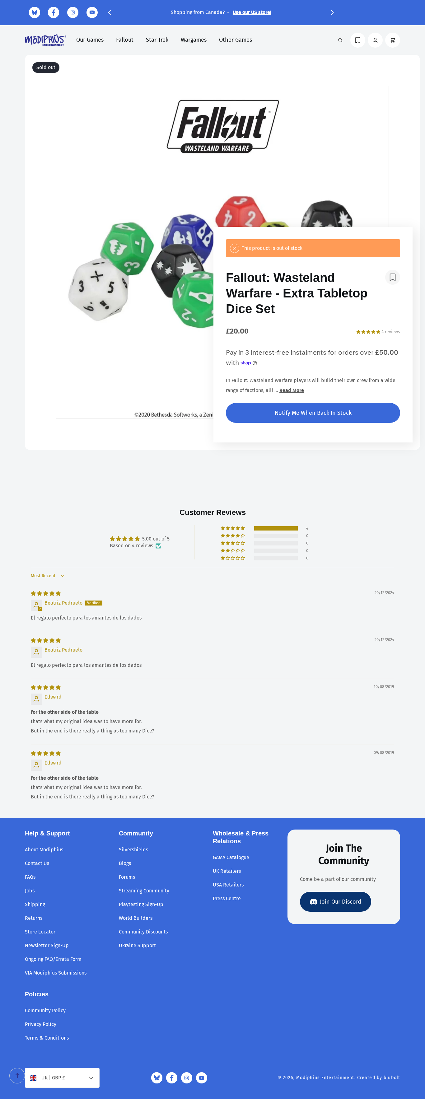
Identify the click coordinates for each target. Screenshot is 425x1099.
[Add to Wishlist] (392, 277)
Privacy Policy (40, 1024)
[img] (46, 593)
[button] (109, 12)
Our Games (90, 39)
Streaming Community (144, 891)
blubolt (392, 1077)
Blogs (125, 863)
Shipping (35, 904)
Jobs (30, 891)
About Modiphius (44, 850)
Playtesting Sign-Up (141, 904)
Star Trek (157, 39)
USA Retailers (228, 885)
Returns (33, 918)
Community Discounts (143, 932)
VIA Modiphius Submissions (55, 973)
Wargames (194, 39)
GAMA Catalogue (231, 857)
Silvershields (133, 850)
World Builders (135, 918)
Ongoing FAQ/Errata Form (53, 959)
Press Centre (227, 898)
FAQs (30, 877)
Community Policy (45, 1010)
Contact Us (37, 863)
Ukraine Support (137, 945)
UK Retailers (227, 871)
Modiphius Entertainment (325, 1077)
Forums (127, 877)
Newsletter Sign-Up (47, 945)
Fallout (124, 39)
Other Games (235, 39)
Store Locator (40, 932)
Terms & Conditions (47, 1038)
